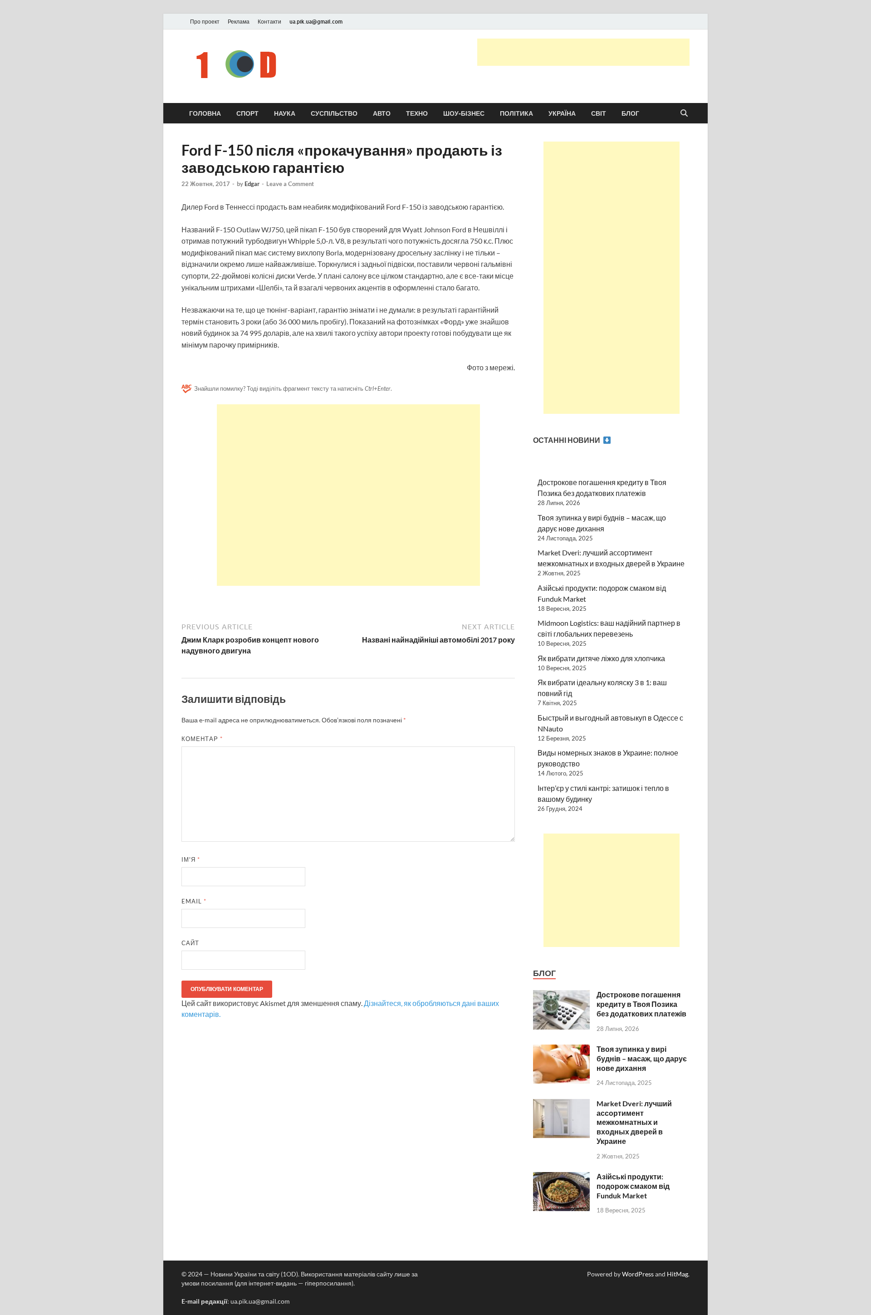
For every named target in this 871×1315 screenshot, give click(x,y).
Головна (205, 113)
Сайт (190, 943)
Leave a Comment (290, 183)
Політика (516, 113)
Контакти (269, 21)
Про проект (205, 21)
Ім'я (190, 859)
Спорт (247, 113)
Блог (630, 113)
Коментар (202, 738)
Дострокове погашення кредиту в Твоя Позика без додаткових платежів (641, 1004)
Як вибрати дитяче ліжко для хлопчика (601, 658)
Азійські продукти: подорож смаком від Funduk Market (633, 1186)
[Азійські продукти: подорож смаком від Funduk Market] (561, 1177)
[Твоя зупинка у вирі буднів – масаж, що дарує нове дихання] (561, 1049)
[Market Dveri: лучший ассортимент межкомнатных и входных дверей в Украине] (561, 1104)
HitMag (677, 1274)
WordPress (638, 1274)
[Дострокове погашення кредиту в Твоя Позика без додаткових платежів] (561, 995)
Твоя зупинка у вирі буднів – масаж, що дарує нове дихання (642, 1058)
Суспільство (334, 113)
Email (193, 901)
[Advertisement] (583, 52)
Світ (598, 113)
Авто (382, 113)
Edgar (252, 183)
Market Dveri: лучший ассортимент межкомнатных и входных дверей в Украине (634, 1122)
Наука (284, 113)
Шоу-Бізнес (463, 113)
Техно (417, 113)
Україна (562, 113)
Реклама (239, 21)
